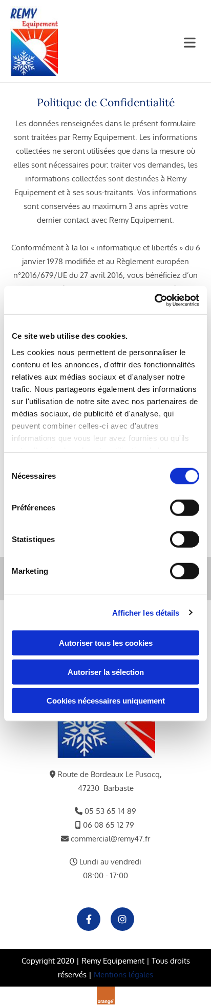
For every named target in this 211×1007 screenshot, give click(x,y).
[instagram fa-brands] (122, 919)
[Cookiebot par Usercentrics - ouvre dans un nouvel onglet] (154, 300)
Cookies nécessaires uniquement (106, 700)
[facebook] (88, 919)
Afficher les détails (146, 612)
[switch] (184, 508)
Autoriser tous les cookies (106, 643)
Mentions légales (123, 974)
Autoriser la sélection (106, 671)
